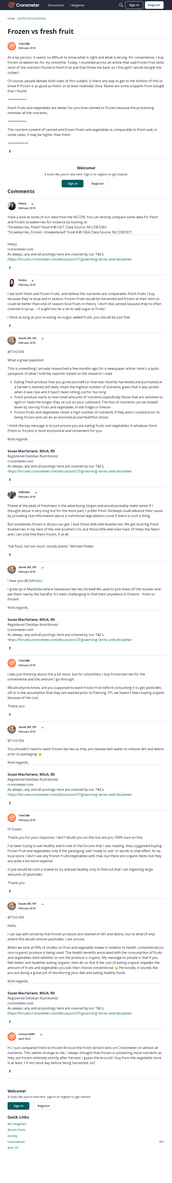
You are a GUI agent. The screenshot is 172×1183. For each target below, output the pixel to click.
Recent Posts (17, 1130)
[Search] (121, 5)
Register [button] (98, 184)
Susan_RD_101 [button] (27, 338)
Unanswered (86, 1142)
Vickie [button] (22, 280)
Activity (12, 1136)
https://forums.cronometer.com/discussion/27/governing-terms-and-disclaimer (70, 259)
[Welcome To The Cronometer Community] (24, 5)
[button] (12, 46)
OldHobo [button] (24, 492)
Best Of (13, 1148)
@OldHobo (32, 580)
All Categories (17, 1124)
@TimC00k (16, 351)
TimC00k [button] (24, 44)
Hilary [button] (22, 203)
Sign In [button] (73, 184)
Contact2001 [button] (26, 1034)
